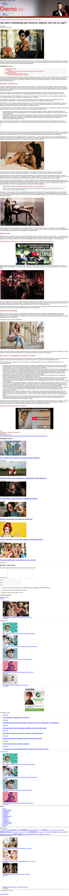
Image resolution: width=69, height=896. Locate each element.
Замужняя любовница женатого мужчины (18, 74)
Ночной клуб (8, 69)
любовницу (10, 432)
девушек (7, 830)
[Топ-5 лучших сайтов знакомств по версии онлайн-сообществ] (13, 455)
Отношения (5, 821)
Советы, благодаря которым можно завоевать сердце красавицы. (21, 539)
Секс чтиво (5, 824)
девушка (13, 830)
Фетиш (4, 825)
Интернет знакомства (10, 68)
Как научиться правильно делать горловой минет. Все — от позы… (19, 861)
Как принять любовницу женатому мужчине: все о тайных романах (27, 186)
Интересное (6, 813)
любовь (62, 829)
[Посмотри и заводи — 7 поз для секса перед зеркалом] (10, 873)
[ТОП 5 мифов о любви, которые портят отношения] (10, 683)
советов (32, 834)
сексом (28, 834)
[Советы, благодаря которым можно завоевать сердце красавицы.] (13, 537)
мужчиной (22, 832)
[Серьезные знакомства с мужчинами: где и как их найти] (13, 557)
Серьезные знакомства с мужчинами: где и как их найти (18, 560)
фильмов (48, 834)
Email (1, 582)
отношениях (60, 832)
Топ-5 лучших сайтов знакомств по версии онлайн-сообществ (20, 458)
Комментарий (3, 577)
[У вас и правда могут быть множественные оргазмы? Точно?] (10, 671)
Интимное (5, 815)
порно (2, 834)
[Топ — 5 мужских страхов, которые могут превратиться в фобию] (10, 632)
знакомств (55, 829)
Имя (1, 580)
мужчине (18, 832)
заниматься (50, 829)
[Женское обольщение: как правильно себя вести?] (13, 516)
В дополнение (6, 811)
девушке (18, 830)
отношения (54, 832)
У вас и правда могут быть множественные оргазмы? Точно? (18, 672)
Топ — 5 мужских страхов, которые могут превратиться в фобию (19, 633)
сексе (24, 834)
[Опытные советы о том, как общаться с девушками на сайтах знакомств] (13, 475)
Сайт (1, 585)
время (3, 829)
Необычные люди (7, 816)
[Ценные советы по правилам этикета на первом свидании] (10, 658)
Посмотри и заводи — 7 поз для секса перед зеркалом (16, 874)
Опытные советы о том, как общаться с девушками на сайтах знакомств (23, 478)
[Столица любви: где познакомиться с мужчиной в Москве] (13, 496)
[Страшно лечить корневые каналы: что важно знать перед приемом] (10, 645)
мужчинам (14, 832)
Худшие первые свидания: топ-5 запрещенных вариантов (17, 617)
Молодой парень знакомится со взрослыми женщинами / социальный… (26, 71)
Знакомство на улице (10, 72)
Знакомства (7, 19)
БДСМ (4, 808)
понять (66, 832)
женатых (2, 432)
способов (40, 834)
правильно (6, 834)
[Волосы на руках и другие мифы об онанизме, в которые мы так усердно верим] (10, 847)
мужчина (9, 832)
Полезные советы (7, 822)
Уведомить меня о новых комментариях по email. (14, 590)
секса (20, 834)
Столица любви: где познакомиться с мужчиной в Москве (18, 498)
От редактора (6, 819)
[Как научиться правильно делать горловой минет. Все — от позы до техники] (10, 860)
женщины (45, 830)
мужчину (27, 832)
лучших (59, 829)
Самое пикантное (7, 823)
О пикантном (6, 817)
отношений (48, 832)
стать (45, 834)
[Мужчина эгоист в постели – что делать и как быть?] (10, 885)
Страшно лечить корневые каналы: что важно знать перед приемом (20, 646)
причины (11, 834)
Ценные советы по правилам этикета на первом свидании (17, 659)
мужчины (32, 832)
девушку (30, 830)
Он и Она (5, 818)
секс (15, 834)
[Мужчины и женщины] (11, 11)
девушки (25, 830)
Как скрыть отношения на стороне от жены (16, 73)
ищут (6, 432)
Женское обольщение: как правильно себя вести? (16, 519)
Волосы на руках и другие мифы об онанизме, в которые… (17, 848)
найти (18, 432)
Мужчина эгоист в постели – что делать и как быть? (15, 887)
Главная (2, 19)
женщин (35, 830)
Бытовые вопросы (7, 810)
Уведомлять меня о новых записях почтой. (12, 592)
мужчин (15, 432)
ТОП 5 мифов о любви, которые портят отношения (15, 685)
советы (36, 834)
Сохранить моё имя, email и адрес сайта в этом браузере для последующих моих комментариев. (26, 587)
